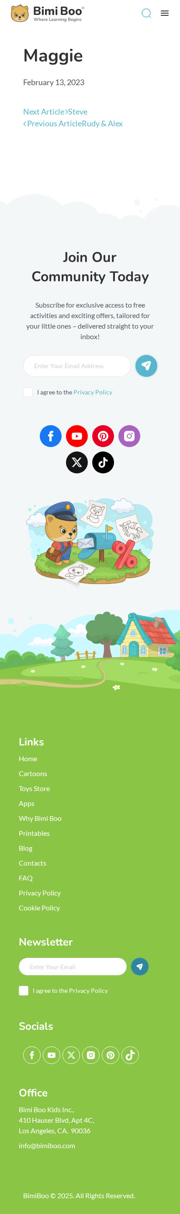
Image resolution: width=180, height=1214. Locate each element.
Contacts (32, 863)
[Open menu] (164, 13)
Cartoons (33, 773)
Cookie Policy (39, 907)
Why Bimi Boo (40, 818)
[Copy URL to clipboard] (113, 162)
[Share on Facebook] (34, 162)
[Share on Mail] (86, 162)
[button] (146, 13)
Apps (27, 803)
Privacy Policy (92, 392)
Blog (25, 848)
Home (28, 758)
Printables (34, 833)
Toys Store (34, 788)
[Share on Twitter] (60, 162)
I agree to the (74, 392)
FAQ (26, 878)
